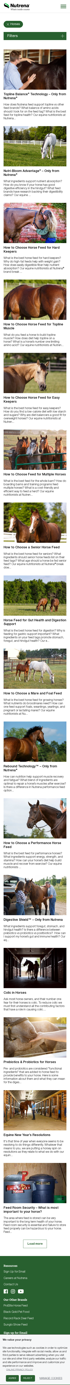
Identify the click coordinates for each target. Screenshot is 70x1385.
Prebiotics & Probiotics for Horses (30, 1062)
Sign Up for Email (14, 1272)
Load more (35, 1244)
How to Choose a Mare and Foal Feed (33, 693)
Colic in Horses (15, 992)
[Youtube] (21, 1291)
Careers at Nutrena (15, 1278)
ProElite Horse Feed (16, 1306)
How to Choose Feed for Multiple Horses (35, 474)
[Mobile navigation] (63, 6)
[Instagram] (13, 1291)
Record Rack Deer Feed (19, 1318)
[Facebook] (6, 1291)
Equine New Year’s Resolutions (27, 1135)
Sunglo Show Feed (15, 1325)
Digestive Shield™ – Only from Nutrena (33, 919)
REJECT (27, 1378)
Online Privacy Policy (19, 1370)
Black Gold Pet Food (16, 1312)
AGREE (12, 1378)
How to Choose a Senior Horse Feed (32, 547)
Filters (12, 36)
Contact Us (11, 1284)
